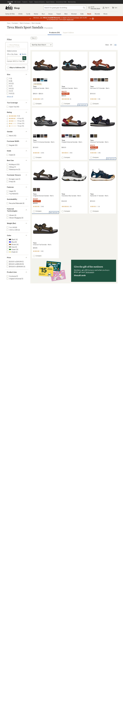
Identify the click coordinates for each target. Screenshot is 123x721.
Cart (116, 7)
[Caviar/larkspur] (42, 79)
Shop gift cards (80, 275)
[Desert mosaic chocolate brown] (38, 189)
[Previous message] (30, 18)
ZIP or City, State (12, 54)
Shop (17, 8)
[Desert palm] (34, 79)
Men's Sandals (36, 23)
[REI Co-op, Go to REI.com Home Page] (8, 7)
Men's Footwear (25, 23)
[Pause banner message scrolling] (92, 18)
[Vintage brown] (91, 79)
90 (115, 45)
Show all (10, 96)
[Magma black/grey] (42, 136)
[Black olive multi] (106, 79)
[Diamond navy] (67, 136)
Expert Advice (68, 32)
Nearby (23, 54)
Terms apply (89, 272)
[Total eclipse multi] (63, 136)
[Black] (38, 79)
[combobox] (64, 7)
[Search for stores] (24, 58)
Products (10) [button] (54, 32)
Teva (8, 23)
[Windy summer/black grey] (74, 136)
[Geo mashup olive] (70, 136)
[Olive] (95, 136)
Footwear (15, 23)
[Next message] (90, 18)
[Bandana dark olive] (34, 189)
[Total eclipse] (45, 136)
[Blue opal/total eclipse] (45, 79)
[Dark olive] (99, 79)
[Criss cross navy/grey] (95, 79)
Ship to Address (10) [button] (17, 67)
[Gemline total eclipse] (34, 136)
